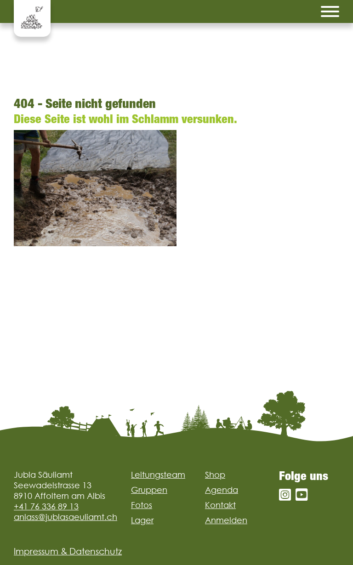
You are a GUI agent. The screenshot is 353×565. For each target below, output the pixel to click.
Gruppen (149, 490)
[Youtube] (301, 495)
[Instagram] (285, 495)
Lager (142, 520)
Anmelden (226, 520)
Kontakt (220, 505)
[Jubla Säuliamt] (32, 18)
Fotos (141, 505)
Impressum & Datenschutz (68, 551)
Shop (215, 475)
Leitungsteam (158, 475)
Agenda (221, 490)
